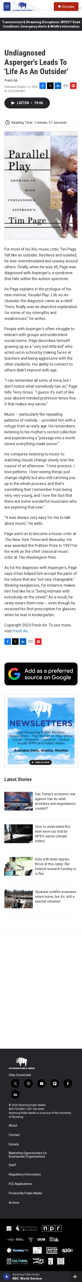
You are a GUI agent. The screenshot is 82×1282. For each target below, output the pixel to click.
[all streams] (76, 1276)
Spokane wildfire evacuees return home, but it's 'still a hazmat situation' (55, 897)
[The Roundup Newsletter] (41, 730)
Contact (14, 1135)
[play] (6, 1276)
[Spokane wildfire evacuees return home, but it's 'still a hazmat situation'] (18, 899)
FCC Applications (20, 1184)
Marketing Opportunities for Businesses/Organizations (28, 1154)
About (13, 1125)
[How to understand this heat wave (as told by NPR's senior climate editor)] (18, 833)
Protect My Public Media (25, 1193)
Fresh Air (20, 631)
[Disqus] (41, 989)
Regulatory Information (25, 1174)
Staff (12, 1165)
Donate (68, 7)
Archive (14, 1202)
